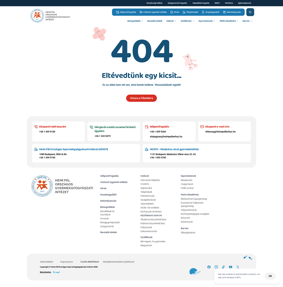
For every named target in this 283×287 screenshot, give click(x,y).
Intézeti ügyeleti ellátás (114, 182)
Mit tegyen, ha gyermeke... (154, 241)
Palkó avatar (187, 188)
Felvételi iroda (147, 196)
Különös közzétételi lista (153, 223)
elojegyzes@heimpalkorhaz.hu (166, 136)
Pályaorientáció (189, 210)
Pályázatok (146, 227)
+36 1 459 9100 (47, 131)
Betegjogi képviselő (110, 222)
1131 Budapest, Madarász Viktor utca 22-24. (173, 154)
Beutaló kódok (108, 232)
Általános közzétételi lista (154, 219)
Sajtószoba (146, 188)
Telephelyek (146, 192)
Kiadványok (187, 221)
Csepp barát (187, 184)
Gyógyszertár (107, 226)
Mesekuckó (186, 180)
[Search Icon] (250, 12)
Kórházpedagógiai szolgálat (195, 214)
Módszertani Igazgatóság (194, 199)
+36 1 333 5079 (103, 136)
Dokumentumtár (149, 231)
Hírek (103, 188)
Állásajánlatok (188, 232)
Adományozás (108, 201)
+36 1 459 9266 (158, 131)
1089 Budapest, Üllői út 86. (53, 154)
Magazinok (146, 245)
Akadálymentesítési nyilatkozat (118, 261)
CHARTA (145, 184)
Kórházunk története (151, 211)
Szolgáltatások (148, 199)
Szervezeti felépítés (150, 180)
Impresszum (66, 261)
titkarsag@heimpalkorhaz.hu (220, 131)
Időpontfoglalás (109, 176)
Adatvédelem (147, 203)
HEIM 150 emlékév (150, 207)
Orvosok (104, 218)
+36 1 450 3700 (158, 157)
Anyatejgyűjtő (108, 195)
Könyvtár (185, 218)
